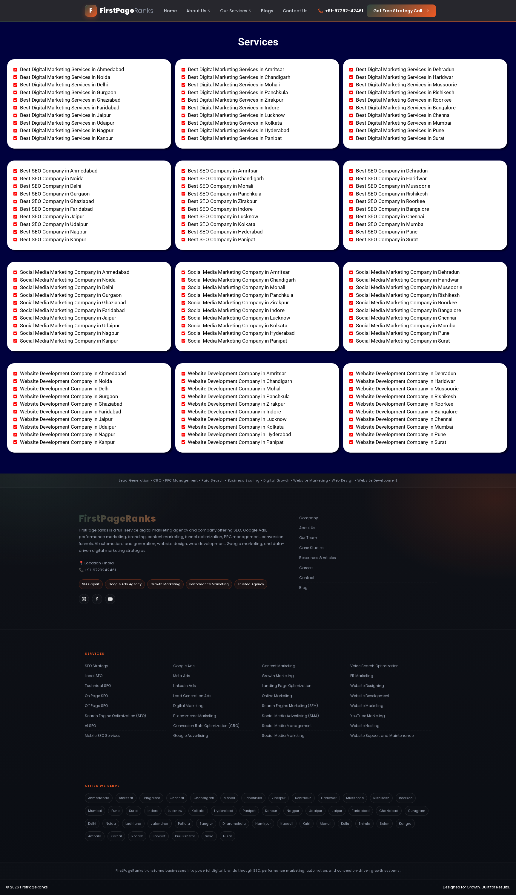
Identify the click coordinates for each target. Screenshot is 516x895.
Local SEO (93, 675)
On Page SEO (96, 695)
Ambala (94, 836)
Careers (306, 567)
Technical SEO (98, 685)
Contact (306, 577)
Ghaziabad (388, 810)
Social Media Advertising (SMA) (290, 715)
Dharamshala (234, 823)
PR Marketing (361, 675)
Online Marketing (277, 695)
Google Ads (184, 665)
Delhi (92, 823)
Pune (115, 810)
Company (308, 517)
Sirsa (209, 836)
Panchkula (253, 797)
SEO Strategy (96, 665)
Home (170, 11)
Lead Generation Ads (192, 695)
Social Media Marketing (283, 735)
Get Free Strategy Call (397, 11)
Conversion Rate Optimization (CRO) (206, 725)
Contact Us (295, 11)
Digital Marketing (188, 705)
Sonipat (159, 836)
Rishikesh (381, 797)
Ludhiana (133, 823)
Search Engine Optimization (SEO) (115, 715)
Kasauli (286, 823)
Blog (303, 587)
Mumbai (95, 810)
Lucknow (175, 810)
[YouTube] (110, 599)
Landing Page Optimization (286, 685)
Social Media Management (287, 725)
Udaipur (315, 810)
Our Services (233, 11)
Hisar (227, 836)
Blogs (267, 11)
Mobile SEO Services (102, 735)
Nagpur (293, 810)
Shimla (364, 823)
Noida (111, 823)
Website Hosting (365, 725)
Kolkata (198, 810)
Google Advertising (190, 735)
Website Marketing (366, 705)
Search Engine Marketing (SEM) (290, 705)
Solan (384, 823)
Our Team (308, 537)
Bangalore (151, 797)
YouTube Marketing (367, 715)
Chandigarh (204, 797)
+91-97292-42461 (344, 11)
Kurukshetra (185, 836)
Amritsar (126, 797)
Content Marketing (278, 665)
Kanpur (271, 810)
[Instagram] (84, 599)
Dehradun (303, 797)
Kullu (345, 823)
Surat (133, 810)
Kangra (405, 823)
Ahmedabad (98, 797)
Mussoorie (355, 797)
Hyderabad (223, 810)
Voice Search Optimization (374, 665)
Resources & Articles (317, 557)
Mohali (229, 797)
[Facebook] (97, 599)
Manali (325, 823)
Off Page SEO (96, 705)
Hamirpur (263, 823)
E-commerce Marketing (194, 715)
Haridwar (329, 797)
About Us (196, 11)
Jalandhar (159, 823)
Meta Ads (181, 675)
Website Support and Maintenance (382, 735)
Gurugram (416, 810)
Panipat (249, 810)
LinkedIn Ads (184, 685)
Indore (153, 810)
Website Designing (367, 685)
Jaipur (337, 810)
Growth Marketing (278, 675)
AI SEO (90, 725)
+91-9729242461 (100, 570)
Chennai (177, 797)
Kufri (306, 823)
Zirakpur (278, 797)
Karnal (116, 836)
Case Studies (311, 547)
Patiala (184, 823)
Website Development (369, 695)
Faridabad (361, 810)
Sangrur (206, 823)
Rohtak (137, 836)
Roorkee (405, 797)
